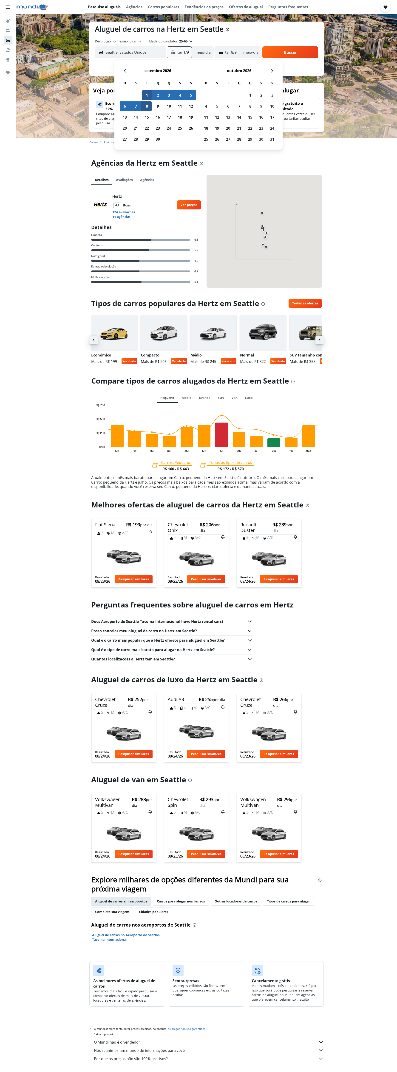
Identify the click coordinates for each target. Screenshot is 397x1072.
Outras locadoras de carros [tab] (236, 901)
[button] (8, 7)
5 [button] (191, 95)
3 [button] (169, 95)
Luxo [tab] (249, 397)
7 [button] (136, 106)
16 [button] (158, 117)
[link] (189, 204)
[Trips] (8, 72)
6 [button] (125, 106)
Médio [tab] (187, 397)
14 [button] (136, 117)
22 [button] (147, 128)
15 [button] (147, 117)
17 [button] (169, 117)
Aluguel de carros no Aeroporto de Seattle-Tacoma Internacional (126, 937)
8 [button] (147, 106)
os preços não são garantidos (186, 1029)
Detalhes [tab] (102, 180)
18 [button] (180, 117)
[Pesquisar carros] (8, 40)
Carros (93, 142)
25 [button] (180, 128)
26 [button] (191, 128)
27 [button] (125, 139)
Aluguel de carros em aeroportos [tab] (121, 901)
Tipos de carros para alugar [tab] (288, 901)
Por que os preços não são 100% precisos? (131, 1058)
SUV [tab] (221, 397)
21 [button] (136, 128)
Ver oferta (129, 361)
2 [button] (158, 95)
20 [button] (125, 128)
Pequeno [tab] (167, 397)
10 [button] (169, 106)
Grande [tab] (204, 397)
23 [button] (158, 128)
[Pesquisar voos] (8, 21)
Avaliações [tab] (124, 180)
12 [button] (191, 106)
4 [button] (180, 95)
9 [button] (158, 106)
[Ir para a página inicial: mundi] (32, 7)
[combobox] (118, 41)
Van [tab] (235, 397)
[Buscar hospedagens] (8, 30)
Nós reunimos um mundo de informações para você (139, 1050)
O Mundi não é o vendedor (117, 1042)
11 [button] (180, 106)
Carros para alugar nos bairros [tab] (181, 901)
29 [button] (147, 139)
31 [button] (272, 139)
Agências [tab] (147, 180)
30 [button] (158, 139)
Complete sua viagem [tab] (112, 912)
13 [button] (125, 117)
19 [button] (191, 117)
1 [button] (147, 95)
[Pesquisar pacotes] (8, 50)
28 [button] (136, 139)
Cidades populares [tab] (153, 912)
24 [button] (169, 128)
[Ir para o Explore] (8, 59)
